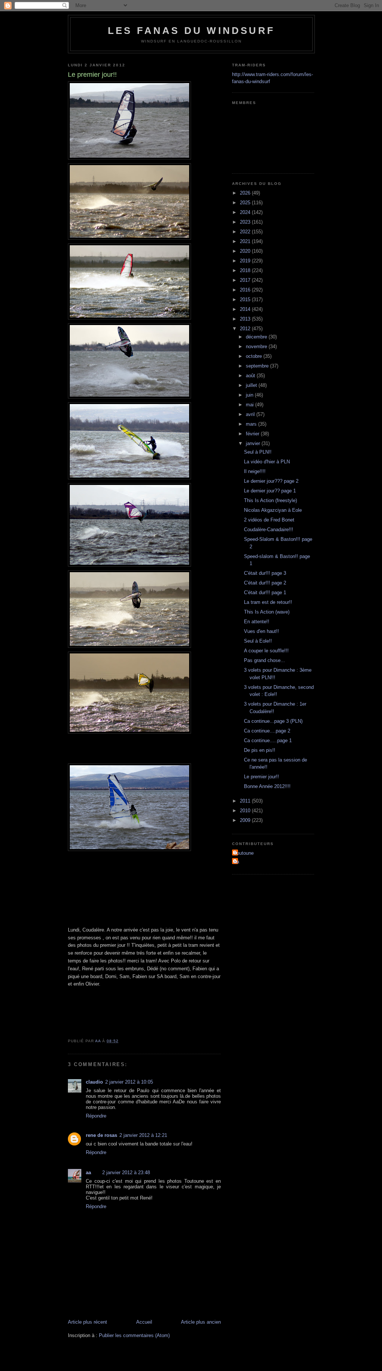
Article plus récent (87, 1322)
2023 (246, 222)
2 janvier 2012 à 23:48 (126, 1172)
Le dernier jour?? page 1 (270, 491)
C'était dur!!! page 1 (265, 592)
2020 (246, 251)
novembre (257, 346)
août (251, 375)
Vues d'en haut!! (261, 631)
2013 (246, 319)
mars (252, 424)
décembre (257, 337)
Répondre (96, 1116)
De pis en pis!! (259, 750)
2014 (246, 309)
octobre (254, 356)
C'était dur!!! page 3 (265, 573)
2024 (246, 212)
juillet (252, 385)
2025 (246, 202)
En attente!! (256, 621)
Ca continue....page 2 (267, 731)
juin (250, 395)
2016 (246, 290)
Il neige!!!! (255, 471)
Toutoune (244, 853)
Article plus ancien (201, 1322)
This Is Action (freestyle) (270, 500)
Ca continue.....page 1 (268, 740)
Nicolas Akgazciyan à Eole (273, 510)
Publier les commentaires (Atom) (134, 1335)
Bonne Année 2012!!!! (267, 786)
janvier (254, 443)
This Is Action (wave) (266, 612)
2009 (246, 820)
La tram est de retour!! (268, 602)
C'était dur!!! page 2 (265, 583)
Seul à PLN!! (258, 452)
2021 (246, 241)
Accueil (144, 1322)
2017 (246, 280)
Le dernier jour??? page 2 (271, 481)
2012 (246, 328)
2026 (246, 193)
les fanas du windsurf (191, 30)
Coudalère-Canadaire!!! (268, 529)
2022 (246, 231)
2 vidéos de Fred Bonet (269, 520)
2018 (246, 270)
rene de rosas (101, 1135)
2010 (246, 810)
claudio (94, 1082)
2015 (246, 299)
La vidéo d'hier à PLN (267, 461)
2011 (246, 801)
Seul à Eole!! (258, 641)
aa (88, 1172)
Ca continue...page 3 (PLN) (273, 721)
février (253, 433)
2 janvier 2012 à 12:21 (143, 1135)
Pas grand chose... (264, 660)
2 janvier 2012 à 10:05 (129, 1082)
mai (250, 404)
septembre (258, 366)
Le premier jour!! (261, 776)
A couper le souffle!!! (266, 650)
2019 (246, 261)
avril (251, 414)
